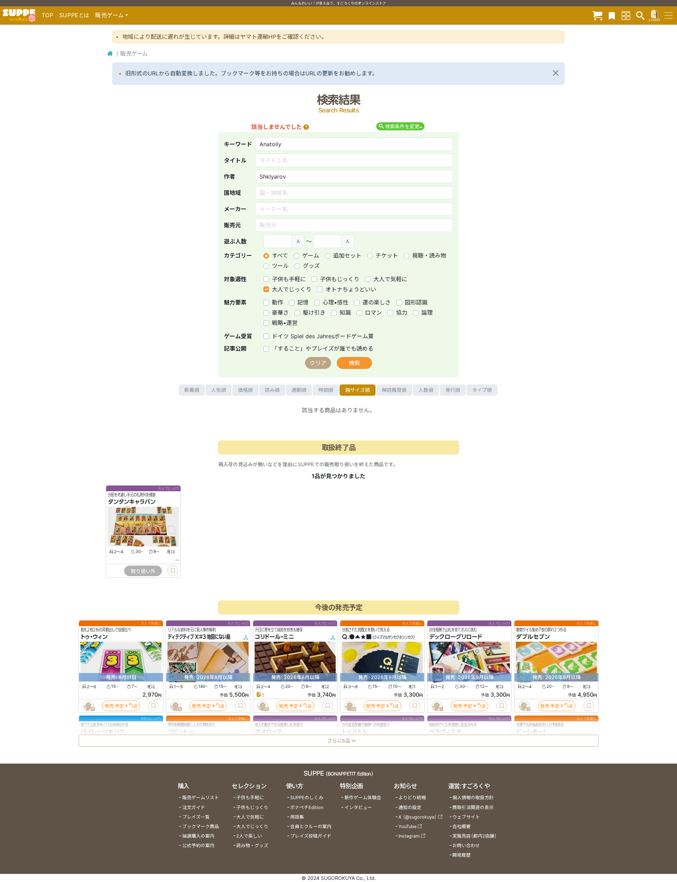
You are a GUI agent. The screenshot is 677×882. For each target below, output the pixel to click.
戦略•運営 (285, 322)
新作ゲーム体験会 (362, 797)
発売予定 (114, 706)
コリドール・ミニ (274, 637)
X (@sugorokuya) (417, 817)
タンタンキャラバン (131, 502)
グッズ (311, 265)
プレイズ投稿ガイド (310, 836)
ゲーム (310, 255)
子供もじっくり (339, 279)
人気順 (218, 390)
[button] (306, 126)
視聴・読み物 (429, 255)
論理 (427, 312)
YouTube (407, 826)
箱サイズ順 (357, 390)
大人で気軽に (390, 279)
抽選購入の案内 (198, 836)
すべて (280, 255)
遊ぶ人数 (235, 241)
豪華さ (280, 312)
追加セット (347, 255)
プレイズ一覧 (196, 817)
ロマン (373, 312)
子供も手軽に (289, 279)
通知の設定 (409, 807)
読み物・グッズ (252, 845)
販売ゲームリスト (200, 797)
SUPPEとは (74, 15)
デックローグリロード (455, 637)
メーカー (235, 208)
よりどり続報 (412, 797)
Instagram (409, 836)
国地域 (232, 192)
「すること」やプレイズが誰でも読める (322, 348)
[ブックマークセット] (612, 15)
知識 (345, 312)
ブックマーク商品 (200, 826)
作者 (229, 176)
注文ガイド (193, 807)
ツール (280, 265)
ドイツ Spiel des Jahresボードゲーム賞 (323, 336)
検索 (354, 362)
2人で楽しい (249, 836)
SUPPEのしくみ (306, 797)
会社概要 (461, 826)
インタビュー (358, 807)
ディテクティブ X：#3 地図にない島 (199, 637)
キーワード (238, 144)
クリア (318, 362)
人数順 (426, 390)
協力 (401, 312)
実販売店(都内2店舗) (474, 836)
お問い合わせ (466, 845)
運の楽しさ (376, 302)
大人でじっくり (291, 289)
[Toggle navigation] (668, 15)
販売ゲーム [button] (109, 15)
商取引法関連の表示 (473, 807)
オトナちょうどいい (350, 289)
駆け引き (314, 312)
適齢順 (299, 390)
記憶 (303, 302)
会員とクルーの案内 (310, 826)
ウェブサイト (466, 817)
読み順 (272, 390)
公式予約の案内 (198, 845)
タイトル (235, 160)
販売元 (232, 225)
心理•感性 (335, 302)
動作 (277, 302)
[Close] (555, 73)
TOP (48, 15)
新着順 (191, 390)
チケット (387, 255)
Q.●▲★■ (357, 637)
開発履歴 (461, 855)
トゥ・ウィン (94, 637)
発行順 (452, 390)
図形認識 (416, 302)
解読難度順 (394, 390)
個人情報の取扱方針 (473, 797)
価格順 (245, 390)
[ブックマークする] (172, 571)
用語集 (297, 817)
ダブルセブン (533, 637)
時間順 (325, 390)
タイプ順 (482, 390)
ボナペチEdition (306, 807)
